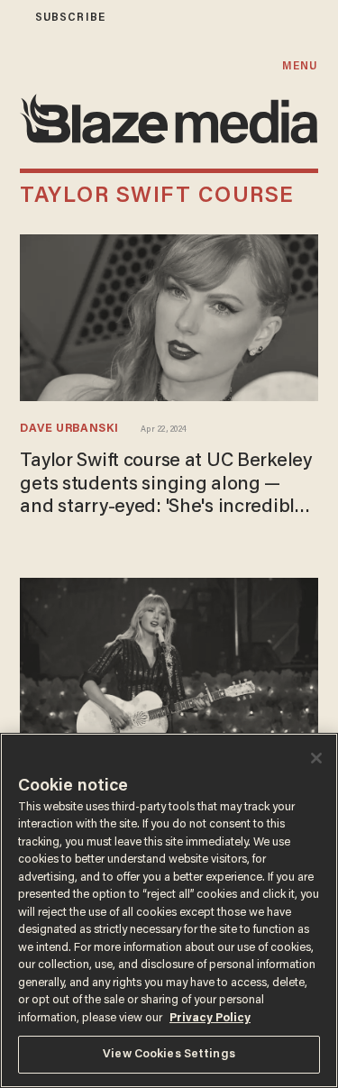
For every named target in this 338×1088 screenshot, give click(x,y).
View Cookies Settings (169, 1054)
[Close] (316, 758)
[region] (169, 910)
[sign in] (11, 17)
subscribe (70, 17)
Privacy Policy (210, 1018)
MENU (299, 66)
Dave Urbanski (69, 429)
